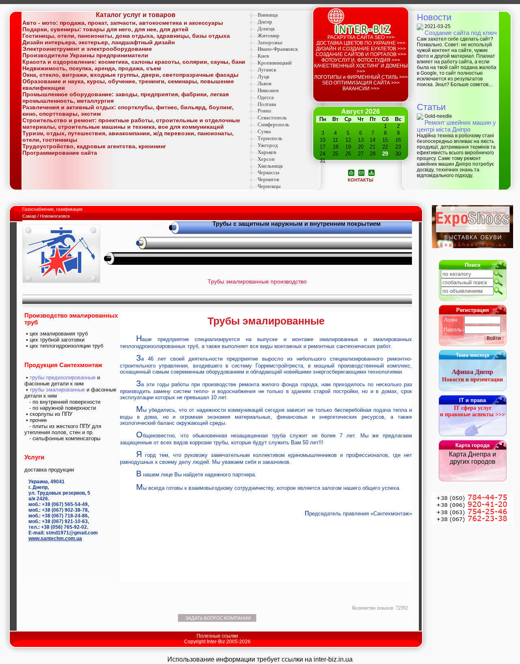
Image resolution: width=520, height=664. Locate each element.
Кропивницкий (275, 63)
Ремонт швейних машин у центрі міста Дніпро (456, 126)
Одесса (266, 97)
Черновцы (269, 186)
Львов (264, 83)
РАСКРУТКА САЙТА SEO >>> (360, 37)
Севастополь (272, 118)
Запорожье (270, 42)
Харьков (267, 152)
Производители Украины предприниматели (85, 55)
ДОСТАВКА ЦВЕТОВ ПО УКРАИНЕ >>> (360, 43)
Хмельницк (270, 166)
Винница (268, 15)
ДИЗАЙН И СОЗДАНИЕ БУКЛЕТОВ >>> (361, 49)
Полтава (267, 104)
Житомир (269, 35)
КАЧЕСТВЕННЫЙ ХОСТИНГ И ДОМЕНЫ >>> (361, 68)
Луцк (263, 77)
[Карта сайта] (371, 172)
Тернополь (270, 138)
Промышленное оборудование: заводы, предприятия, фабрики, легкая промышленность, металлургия (125, 97)
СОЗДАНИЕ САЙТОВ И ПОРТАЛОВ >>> (361, 54)
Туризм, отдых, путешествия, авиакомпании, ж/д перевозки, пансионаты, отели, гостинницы (128, 136)
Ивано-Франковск (278, 49)
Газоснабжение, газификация (53, 209)
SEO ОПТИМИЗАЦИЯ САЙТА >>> (361, 83)
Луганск (267, 70)
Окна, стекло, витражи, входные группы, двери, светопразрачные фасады (130, 74)
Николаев (268, 90)
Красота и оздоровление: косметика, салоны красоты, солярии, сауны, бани (133, 61)
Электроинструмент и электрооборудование (87, 48)
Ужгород (268, 145)
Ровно (264, 111)
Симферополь (273, 124)
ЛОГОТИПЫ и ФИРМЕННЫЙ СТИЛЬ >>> (361, 77)
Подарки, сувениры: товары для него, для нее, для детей (105, 29)
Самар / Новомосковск (46, 216)
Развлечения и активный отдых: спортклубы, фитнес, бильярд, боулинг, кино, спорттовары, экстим (128, 110)
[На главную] (351, 172)
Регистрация (472, 310)
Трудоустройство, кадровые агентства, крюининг (94, 146)
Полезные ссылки (217, 636)
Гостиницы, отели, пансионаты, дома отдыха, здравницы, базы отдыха (126, 35)
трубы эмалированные (57, 390)
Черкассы (269, 172)
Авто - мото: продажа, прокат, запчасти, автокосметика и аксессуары (122, 22)
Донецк (266, 29)
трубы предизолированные (62, 377)
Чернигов (268, 179)
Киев (263, 56)
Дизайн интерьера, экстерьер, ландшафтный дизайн (98, 42)
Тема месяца (472, 355)
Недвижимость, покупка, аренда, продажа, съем (91, 68)
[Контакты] (361, 172)
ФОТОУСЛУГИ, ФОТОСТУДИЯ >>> (360, 60)
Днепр (265, 22)
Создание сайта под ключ (461, 32)
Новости (434, 17)
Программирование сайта (59, 152)
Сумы (264, 131)
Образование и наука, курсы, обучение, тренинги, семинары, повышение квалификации (128, 84)
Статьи (431, 107)
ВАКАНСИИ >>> (360, 88)
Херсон (266, 159)
